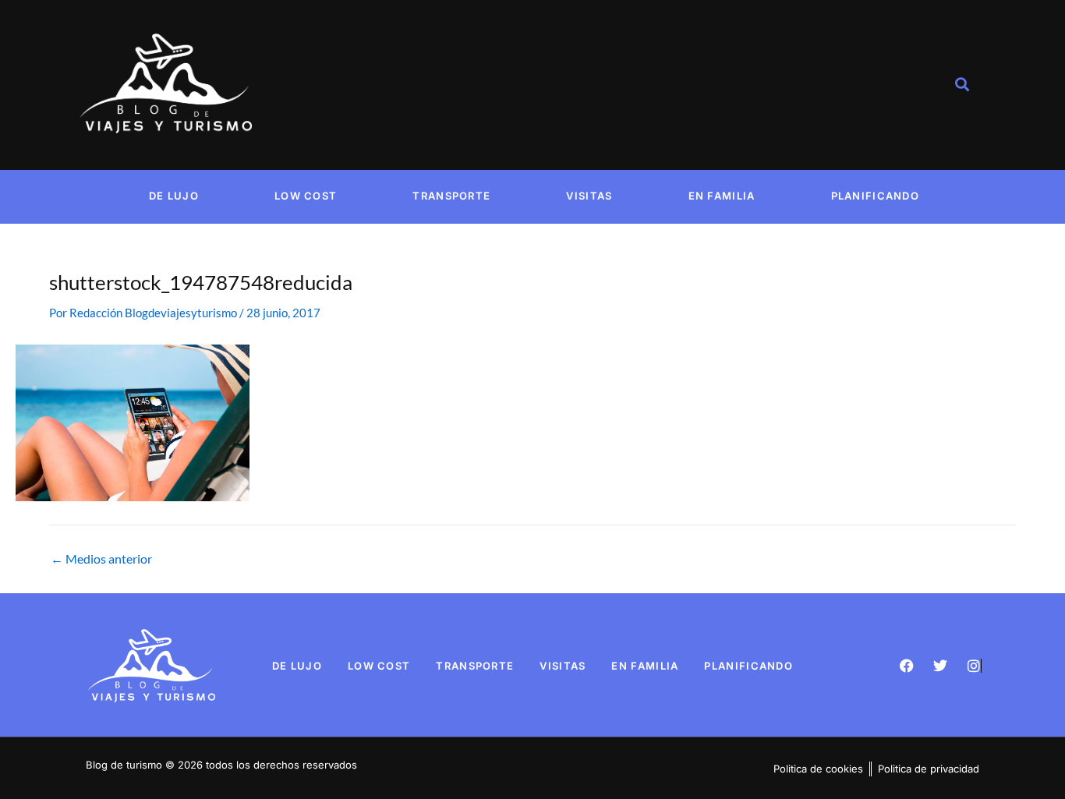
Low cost (305, 195)
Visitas (589, 195)
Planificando (875, 195)
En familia (721, 195)
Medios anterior (101, 559)
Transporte (451, 195)
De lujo (174, 195)
